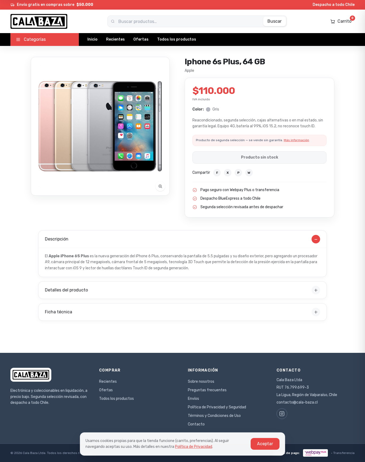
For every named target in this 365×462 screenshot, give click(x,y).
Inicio (92, 39)
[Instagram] (282, 413)
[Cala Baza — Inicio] (38, 21)
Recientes (115, 39)
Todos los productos (176, 39)
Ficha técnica (181, 312)
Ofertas (141, 39)
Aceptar (265, 443)
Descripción (181, 239)
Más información (296, 140)
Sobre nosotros (201, 381)
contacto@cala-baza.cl (297, 402)
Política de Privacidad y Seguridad (217, 407)
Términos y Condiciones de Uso (214, 415)
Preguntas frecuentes (207, 390)
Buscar (274, 21)
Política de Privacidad (193, 446)
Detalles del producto (181, 290)
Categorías (35, 39)
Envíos (193, 398)
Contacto (196, 424)
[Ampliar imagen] (100, 126)
